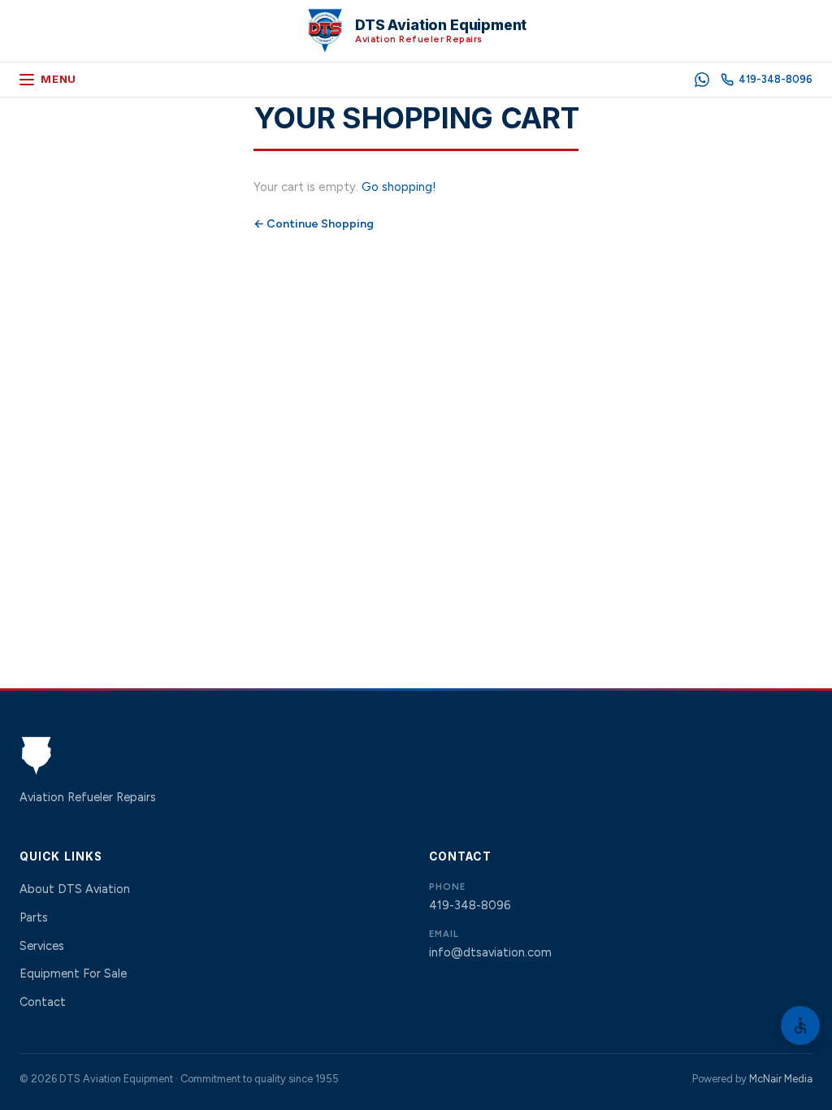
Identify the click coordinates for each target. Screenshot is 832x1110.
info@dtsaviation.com (490, 952)
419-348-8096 (469, 905)
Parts (34, 917)
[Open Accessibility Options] (800, 1025)
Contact (43, 1002)
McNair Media (780, 1079)
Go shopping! (399, 187)
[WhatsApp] (702, 79)
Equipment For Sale (73, 973)
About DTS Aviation (75, 889)
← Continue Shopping (314, 224)
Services (42, 946)
